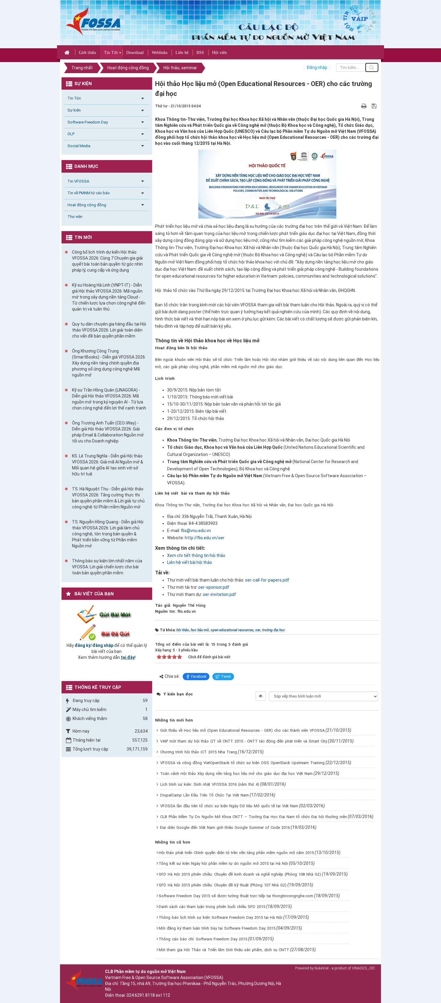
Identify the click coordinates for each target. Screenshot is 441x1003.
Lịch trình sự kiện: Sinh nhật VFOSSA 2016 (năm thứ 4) (209, 784)
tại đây (128, 657)
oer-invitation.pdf (219, 594)
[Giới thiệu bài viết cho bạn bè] (356, 105)
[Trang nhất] (67, 52)
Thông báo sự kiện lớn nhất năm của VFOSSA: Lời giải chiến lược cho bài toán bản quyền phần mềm (107, 566)
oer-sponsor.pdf (213, 587)
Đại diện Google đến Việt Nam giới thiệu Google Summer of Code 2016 (225, 827)
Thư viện (75, 216)
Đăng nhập (317, 67)
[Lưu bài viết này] (375, 105)
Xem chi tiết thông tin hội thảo (196, 555)
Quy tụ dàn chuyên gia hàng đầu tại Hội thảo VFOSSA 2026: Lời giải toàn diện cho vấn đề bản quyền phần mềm (109, 330)
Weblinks (159, 52)
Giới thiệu (87, 52)
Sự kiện (74, 110)
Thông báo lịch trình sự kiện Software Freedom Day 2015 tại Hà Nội (220, 917)
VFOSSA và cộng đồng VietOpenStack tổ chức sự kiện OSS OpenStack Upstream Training (242, 762)
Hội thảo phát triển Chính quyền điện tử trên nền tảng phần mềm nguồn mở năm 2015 (236, 852)
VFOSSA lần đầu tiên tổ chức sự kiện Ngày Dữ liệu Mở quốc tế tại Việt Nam (229, 806)
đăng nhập (102, 645)
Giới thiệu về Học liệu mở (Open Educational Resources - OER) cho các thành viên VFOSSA (242, 730)
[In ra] (364, 105)
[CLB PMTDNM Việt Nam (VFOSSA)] (93, 21)
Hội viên (219, 52)
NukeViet (321, 968)
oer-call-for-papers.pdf (267, 580)
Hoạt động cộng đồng (87, 205)
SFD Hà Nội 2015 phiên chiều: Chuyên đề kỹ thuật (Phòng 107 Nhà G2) (222, 885)
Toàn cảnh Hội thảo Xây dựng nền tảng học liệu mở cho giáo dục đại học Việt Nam (236, 773)
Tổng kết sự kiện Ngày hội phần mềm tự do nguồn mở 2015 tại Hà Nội (223, 863)
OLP (71, 134)
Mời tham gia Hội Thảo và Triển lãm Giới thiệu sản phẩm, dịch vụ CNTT (224, 950)
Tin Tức (111, 52)
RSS (200, 52)
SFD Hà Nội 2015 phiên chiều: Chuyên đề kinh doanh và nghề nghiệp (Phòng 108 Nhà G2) (240, 874)
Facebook (198, 676)
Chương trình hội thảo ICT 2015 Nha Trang (198, 752)
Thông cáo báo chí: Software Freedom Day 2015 (203, 939)
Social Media (79, 146)
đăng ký (83, 645)
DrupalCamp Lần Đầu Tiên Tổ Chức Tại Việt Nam (204, 795)
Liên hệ (182, 52)
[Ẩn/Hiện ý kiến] (261, 696)
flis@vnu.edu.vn (196, 530)
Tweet (226, 676)
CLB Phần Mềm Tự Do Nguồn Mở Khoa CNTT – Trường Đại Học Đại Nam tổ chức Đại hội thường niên (253, 816)
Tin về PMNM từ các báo (89, 193)
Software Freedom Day (88, 122)
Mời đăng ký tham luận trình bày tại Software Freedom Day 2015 (217, 928)
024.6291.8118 (141, 995)
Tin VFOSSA (78, 181)
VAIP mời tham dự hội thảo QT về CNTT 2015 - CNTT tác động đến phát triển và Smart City (243, 741)
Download (135, 52)
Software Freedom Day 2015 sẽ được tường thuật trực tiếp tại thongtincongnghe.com (236, 896)
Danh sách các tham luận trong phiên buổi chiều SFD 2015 (212, 906)
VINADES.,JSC (363, 968)
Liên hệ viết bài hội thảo (189, 562)
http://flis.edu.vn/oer (204, 537)
